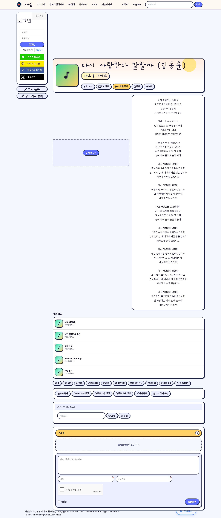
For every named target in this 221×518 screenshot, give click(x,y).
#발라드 (106, 383)
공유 (138, 86)
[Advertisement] (128, 35)
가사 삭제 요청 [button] (161, 393)
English (137, 4)
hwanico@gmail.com (44, 514)
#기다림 (79, 383)
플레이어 (83, 4)
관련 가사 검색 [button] (82, 393)
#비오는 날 (151, 383)
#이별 (57, 383)
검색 (198, 4)
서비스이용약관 (48, 511)
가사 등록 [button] (33, 89)
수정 (113, 416)
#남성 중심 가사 (182, 383)
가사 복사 (64, 393)
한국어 (125, 4)
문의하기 (188, 510)
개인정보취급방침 (32, 511)
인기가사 (41, 4)
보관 (150, 86)
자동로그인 (28, 50)
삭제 (125, 416)
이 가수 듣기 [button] (122, 86)
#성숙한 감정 (120, 383)
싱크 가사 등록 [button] (33, 96)
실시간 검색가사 (57, 4)
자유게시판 (107, 4)
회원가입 (39, 16)
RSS (59, 514)
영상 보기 (92, 153)
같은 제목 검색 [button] (124, 393)
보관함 (95, 4)
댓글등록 (192, 501)
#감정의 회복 (166, 383)
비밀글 (64, 501)
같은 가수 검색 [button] (103, 393)
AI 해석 (71, 4)
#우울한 (68, 383)
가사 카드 (105, 86)
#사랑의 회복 (93, 383)
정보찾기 (39, 49)
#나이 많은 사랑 (136, 383)
